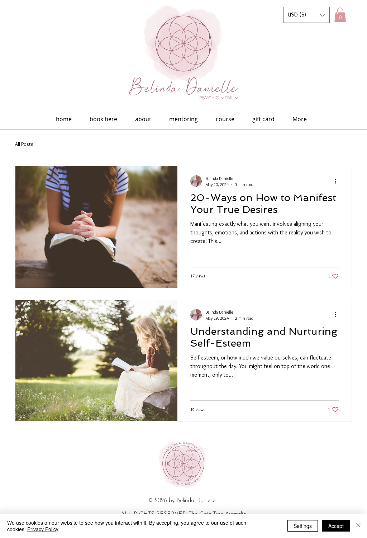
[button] (306, 15)
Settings (303, 525)
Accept (336, 525)
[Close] (358, 525)
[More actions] (337, 181)
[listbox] (306, 15)
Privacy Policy (42, 529)
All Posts (24, 144)
